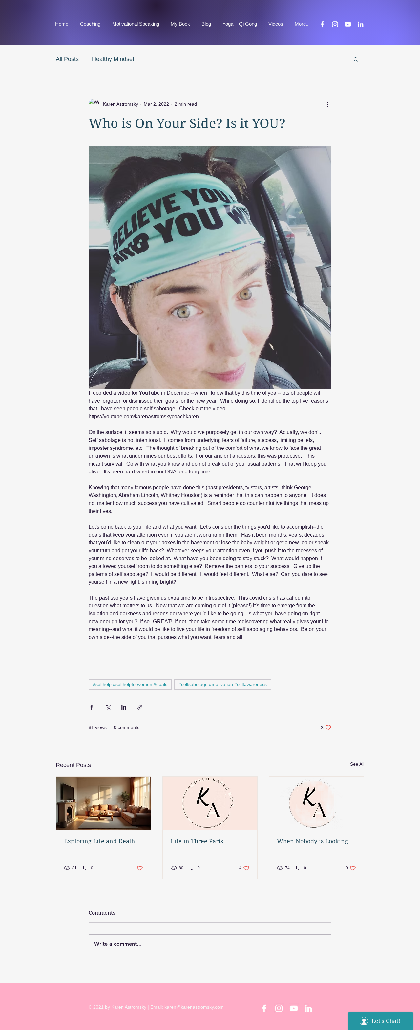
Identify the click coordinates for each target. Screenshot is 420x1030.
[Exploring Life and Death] (103, 803)
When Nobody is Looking (312, 841)
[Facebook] (322, 24)
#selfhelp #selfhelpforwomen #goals (130, 684)
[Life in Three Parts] (210, 803)
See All (357, 764)
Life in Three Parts (197, 841)
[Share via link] (140, 707)
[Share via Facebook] (92, 707)
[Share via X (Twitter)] (108, 707)
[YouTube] (348, 24)
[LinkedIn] (361, 24)
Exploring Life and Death (99, 841)
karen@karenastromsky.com (194, 1007)
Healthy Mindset (113, 59)
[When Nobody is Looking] (316, 803)
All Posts (67, 59)
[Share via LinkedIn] (124, 707)
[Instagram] (335, 24)
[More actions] (327, 104)
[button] (356, 59)
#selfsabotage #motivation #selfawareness (222, 684)
